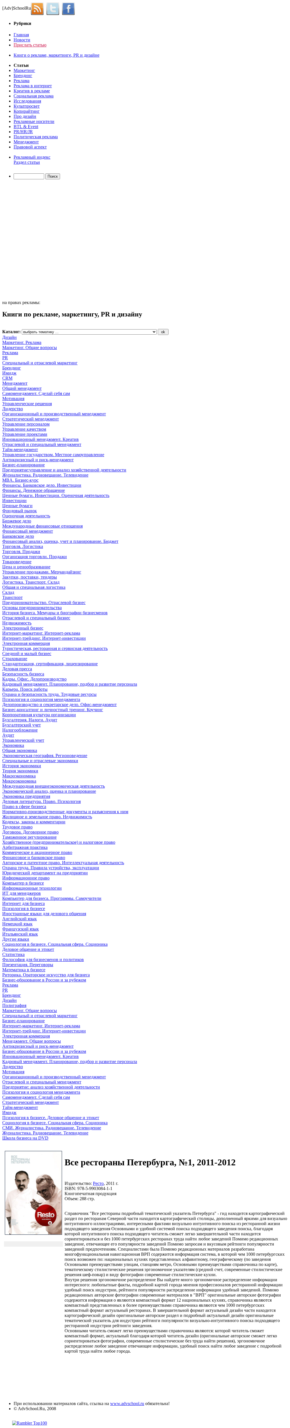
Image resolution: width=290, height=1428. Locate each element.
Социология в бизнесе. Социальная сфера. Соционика (55, 944)
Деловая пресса (17, 668)
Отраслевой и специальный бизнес (36, 617)
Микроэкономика (19, 781)
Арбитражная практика (25, 847)
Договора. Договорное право (30, 832)
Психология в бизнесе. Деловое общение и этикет (50, 1117)
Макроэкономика (19, 776)
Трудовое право (17, 826)
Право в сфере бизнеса (24, 806)
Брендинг (23, 75)
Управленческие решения (27, 403)
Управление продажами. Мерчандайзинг (41, 572)
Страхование (14, 658)
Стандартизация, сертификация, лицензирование (50, 663)
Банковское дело (18, 536)
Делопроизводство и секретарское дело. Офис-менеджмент (59, 704)
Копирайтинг (27, 111)
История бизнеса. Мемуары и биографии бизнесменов (55, 612)
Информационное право (26, 878)
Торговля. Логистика (22, 546)
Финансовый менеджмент (27, 531)
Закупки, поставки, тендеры (29, 577)
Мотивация (13, 398)
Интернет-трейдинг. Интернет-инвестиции (44, 638)
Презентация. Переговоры (27, 964)
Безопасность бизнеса (23, 674)
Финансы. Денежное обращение (33, 490)
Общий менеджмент (22, 388)
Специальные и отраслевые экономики (40, 760)
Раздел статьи (27, 162)
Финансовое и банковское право (33, 857)
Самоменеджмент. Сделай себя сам (36, 393)
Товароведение (16, 561)
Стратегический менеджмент (30, 418)
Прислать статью (30, 44)
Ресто (98, 1183)
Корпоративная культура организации (39, 714)
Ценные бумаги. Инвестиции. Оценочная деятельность (55, 495)
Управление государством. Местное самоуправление (53, 454)
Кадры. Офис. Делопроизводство (34, 679)
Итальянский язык (20, 934)
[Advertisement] (35, 240)
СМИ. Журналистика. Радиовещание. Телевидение (51, 1127)
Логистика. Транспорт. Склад (30, 582)
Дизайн (9, 337)
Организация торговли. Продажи (34, 556)
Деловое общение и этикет (28, 949)
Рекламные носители (34, 121)
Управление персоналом (26, 424)
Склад (8, 592)
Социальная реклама (34, 96)
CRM (7, 378)
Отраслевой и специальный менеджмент (41, 444)
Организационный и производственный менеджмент (54, 413)
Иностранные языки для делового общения (44, 913)
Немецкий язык (17, 923)
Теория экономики (20, 770)
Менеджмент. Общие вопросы (31, 1041)
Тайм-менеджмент (20, 449)
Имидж (9, 373)
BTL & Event (26, 126)
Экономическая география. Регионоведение (44, 755)
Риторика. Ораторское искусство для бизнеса (46, 974)
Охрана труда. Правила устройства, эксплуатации (50, 867)
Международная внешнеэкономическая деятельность (53, 786)
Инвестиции (14, 500)
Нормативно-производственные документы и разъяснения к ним (65, 811)
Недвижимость (16, 622)
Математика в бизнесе (23, 969)
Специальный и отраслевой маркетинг (40, 362)
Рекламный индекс (32, 157)
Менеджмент (26, 141)
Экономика (13, 745)
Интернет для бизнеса (23, 903)
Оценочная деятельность (26, 515)
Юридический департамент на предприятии (45, 872)
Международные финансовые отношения (42, 526)
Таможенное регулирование (29, 837)
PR (5, 357)
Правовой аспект (30, 146)
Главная (21, 34)
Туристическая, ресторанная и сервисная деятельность (55, 648)
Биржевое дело (16, 520)
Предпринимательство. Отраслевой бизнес (44, 602)
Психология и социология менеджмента (41, 699)
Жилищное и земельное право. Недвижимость (47, 816)
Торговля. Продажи (21, 551)
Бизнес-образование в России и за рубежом (44, 980)
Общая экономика (19, 750)
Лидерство (12, 408)
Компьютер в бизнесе (23, 883)
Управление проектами (24, 434)
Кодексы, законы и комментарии (33, 821)
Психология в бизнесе (23, 908)
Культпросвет (27, 106)
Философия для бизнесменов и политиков (43, 959)
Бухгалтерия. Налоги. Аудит (29, 719)
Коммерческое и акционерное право (37, 852)
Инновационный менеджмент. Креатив (40, 439)
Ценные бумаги (17, 505)
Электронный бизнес (22, 628)
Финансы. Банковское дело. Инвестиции (41, 485)
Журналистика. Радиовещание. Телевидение (45, 475)
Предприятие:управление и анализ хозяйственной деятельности (64, 470)
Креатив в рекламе (32, 90)
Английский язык (19, 918)
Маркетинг (24, 70)
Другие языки (15, 939)
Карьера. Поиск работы (25, 689)
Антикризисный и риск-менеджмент (38, 459)
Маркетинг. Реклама (21, 342)
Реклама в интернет (33, 85)
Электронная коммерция (26, 643)
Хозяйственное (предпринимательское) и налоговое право (58, 842)
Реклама (21, 80)
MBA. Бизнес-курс (20, 480)
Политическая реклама (36, 136)
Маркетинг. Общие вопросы (29, 347)
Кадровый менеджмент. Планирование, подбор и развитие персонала (69, 684)
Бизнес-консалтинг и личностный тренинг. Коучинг (52, 709)
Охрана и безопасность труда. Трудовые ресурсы (49, 694)
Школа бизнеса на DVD (25, 1138)
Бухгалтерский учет (21, 724)
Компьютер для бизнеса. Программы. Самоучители (51, 898)
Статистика (13, 954)
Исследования (27, 101)
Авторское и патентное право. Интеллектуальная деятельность (63, 862)
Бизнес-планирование (23, 464)
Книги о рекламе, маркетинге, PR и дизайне (56, 55)
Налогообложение (20, 730)
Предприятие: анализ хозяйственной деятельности (51, 1087)
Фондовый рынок (19, 510)
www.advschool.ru (127, 1403)
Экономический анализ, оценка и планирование (49, 791)
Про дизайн (25, 116)
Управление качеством (24, 429)
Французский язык (20, 928)
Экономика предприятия (26, 796)
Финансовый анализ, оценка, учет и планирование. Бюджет (60, 541)
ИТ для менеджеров (21, 893)
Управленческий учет (23, 740)
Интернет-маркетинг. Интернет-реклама (41, 633)
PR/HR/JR (23, 131)
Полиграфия (14, 1005)
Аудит (8, 735)
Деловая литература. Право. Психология (41, 801)
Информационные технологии (32, 888)
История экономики (21, 765)
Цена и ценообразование (26, 566)
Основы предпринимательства (32, 607)
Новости (22, 39)
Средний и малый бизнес (26, 653)
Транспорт (12, 597)
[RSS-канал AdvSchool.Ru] (38, 8)
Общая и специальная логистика (33, 587)
